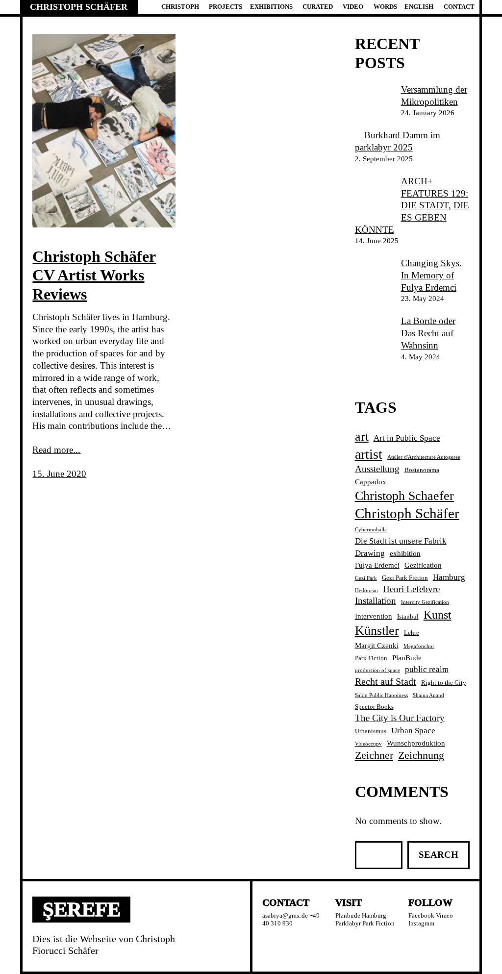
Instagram (421, 923)
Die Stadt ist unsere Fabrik (401, 541)
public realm (427, 669)
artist (368, 454)
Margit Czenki (377, 645)
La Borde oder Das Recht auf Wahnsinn (428, 333)
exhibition (405, 553)
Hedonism (366, 590)
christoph (180, 6)
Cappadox (370, 481)
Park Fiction (371, 658)
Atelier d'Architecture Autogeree (423, 457)
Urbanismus (370, 731)
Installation (375, 601)
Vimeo (444, 915)
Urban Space (413, 730)
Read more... (56, 450)
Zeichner (374, 755)
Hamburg (449, 577)
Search (438, 854)
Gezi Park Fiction (405, 577)
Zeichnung (421, 755)
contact (459, 6)
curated (317, 6)
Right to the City (443, 682)
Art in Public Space (407, 438)
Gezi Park (366, 578)
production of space (377, 670)
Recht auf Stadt (385, 681)
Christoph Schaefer (404, 496)
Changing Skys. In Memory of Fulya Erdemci (431, 275)
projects (225, 6)
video (353, 6)
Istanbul (408, 616)
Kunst (438, 614)
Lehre (411, 632)
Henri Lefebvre (411, 589)
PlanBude (407, 657)
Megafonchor (418, 646)
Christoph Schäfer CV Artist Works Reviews (94, 275)
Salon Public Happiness (381, 695)
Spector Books (374, 706)
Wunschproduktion (416, 743)
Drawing (370, 553)
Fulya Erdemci (377, 565)
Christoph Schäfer (78, 6)
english (418, 6)
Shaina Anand (428, 695)
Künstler (377, 631)
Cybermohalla (371, 529)
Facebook (421, 915)
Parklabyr (348, 923)
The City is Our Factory (400, 718)
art (362, 436)
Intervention (373, 616)
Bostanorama (421, 470)
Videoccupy (368, 744)
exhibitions (271, 6)
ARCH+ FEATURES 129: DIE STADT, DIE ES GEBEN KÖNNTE (412, 205)
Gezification (423, 565)
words (385, 6)
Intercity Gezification (425, 602)
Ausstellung (377, 469)
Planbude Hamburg (360, 915)
